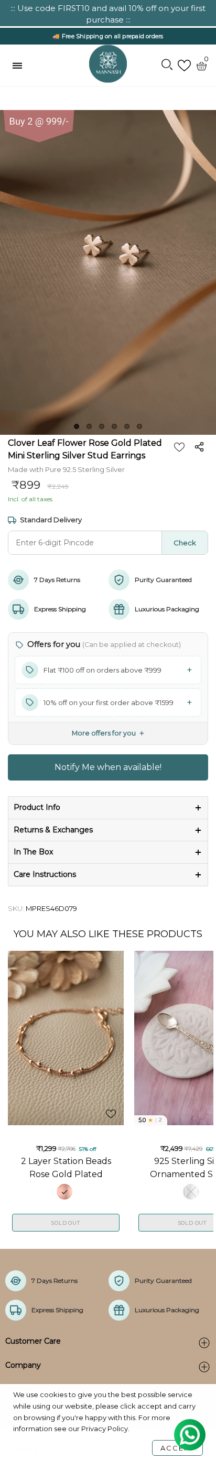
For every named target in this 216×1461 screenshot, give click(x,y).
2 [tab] (89, 426)
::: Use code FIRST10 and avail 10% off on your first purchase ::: (108, 14)
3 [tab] (101, 426)
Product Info (37, 807)
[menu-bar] (20, 65)
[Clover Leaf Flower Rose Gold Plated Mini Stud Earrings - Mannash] (108, 272)
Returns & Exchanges (53, 829)
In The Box (33, 851)
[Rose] (64, 1192)
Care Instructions (45, 874)
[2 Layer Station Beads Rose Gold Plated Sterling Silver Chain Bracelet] (66, 1038)
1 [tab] (76, 426)
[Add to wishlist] (179, 447)
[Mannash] (108, 64)
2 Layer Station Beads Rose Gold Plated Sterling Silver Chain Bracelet (66, 1167)
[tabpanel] (108, 272)
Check (185, 543)
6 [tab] (139, 426)
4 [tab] (114, 426)
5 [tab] (126, 426)
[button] (108, 670)
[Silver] (191, 1192)
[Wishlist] (184, 65)
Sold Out (65, 1223)
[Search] (167, 65)
